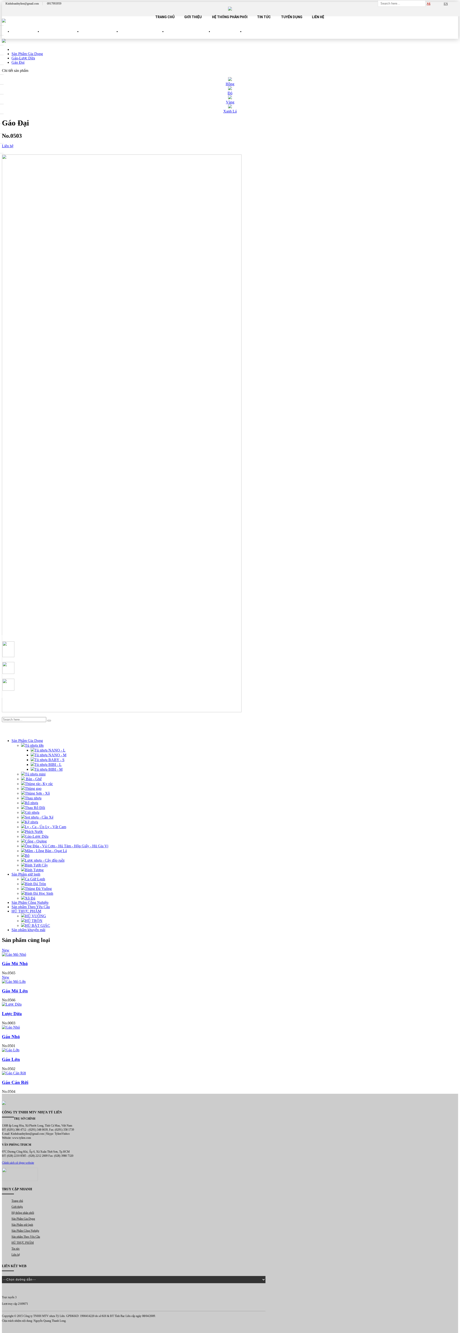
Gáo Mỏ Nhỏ (15, 963)
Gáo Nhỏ (11, 1036)
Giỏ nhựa (32, 812)
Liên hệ (318, 17)
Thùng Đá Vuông (38, 889)
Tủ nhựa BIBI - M (48, 769)
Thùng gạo (33, 788)
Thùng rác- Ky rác (39, 784)
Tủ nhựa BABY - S (49, 760)
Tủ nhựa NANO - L (49, 750)
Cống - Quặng (36, 841)
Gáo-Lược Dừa (36, 836)
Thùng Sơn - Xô (37, 793)
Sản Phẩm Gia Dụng (61, 36)
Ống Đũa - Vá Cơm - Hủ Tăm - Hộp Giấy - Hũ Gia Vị (66, 846)
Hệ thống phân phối (229, 17)
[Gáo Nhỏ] (230, 1027)
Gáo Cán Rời (15, 1082)
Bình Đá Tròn (35, 884)
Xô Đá (30, 898)
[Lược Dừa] (230, 1004)
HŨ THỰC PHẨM (228, 36)
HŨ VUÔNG (35, 916)
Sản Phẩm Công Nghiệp (143, 36)
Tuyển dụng (291, 17)
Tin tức (264, 17)
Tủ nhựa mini (35, 774)
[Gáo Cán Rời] (230, 1073)
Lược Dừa (12, 1013)
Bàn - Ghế (33, 779)
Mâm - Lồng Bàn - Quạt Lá (46, 851)
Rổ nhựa (31, 803)
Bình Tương (34, 870)
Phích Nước (34, 832)
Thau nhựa (33, 798)
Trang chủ (165, 17)
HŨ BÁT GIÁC (37, 925)
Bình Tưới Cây (36, 865)
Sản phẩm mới (26, 36)
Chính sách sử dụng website (18, 1162)
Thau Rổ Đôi (35, 808)
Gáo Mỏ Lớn (15, 990)
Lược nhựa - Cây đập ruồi (44, 860)
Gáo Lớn (11, 1059)
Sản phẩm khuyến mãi (28, 930)
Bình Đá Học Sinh (39, 893)
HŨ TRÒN (33, 921)
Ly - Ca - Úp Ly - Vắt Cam (45, 827)
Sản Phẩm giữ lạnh (100, 36)
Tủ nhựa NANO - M (50, 755)
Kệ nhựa (31, 822)
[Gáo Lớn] (230, 1050)
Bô (27, 856)
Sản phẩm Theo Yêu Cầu (189, 36)
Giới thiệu (193, 17)
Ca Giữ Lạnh (35, 879)
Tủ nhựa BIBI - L (48, 765)
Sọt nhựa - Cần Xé (39, 817)
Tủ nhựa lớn (34, 745)
